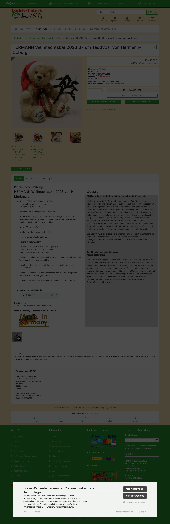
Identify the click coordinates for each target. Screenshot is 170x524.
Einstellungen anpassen (135, 502)
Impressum (142, 512)
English (37, 512)
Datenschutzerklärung (123, 512)
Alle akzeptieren (135, 489)
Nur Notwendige (135, 496)
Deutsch (27, 512)
